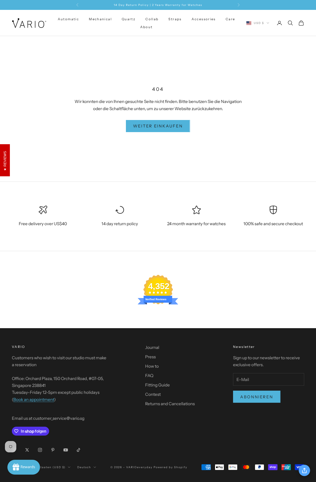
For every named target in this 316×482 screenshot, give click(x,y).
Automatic (68, 19)
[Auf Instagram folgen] (40, 449)
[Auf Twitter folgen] (27, 449)
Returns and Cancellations (170, 403)
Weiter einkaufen (158, 125)
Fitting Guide (157, 384)
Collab (151, 19)
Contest (153, 394)
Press (150, 356)
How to (152, 366)
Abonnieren (256, 396)
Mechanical (100, 19)
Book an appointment (33, 399)
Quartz (129, 19)
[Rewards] (23, 467)
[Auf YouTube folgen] (65, 449)
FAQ (149, 375)
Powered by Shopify (170, 467)
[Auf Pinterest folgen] (52, 449)
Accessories (204, 19)
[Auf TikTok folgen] (78, 449)
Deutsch (84, 467)
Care (230, 19)
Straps (174, 19)
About (146, 27)
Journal (152, 347)
